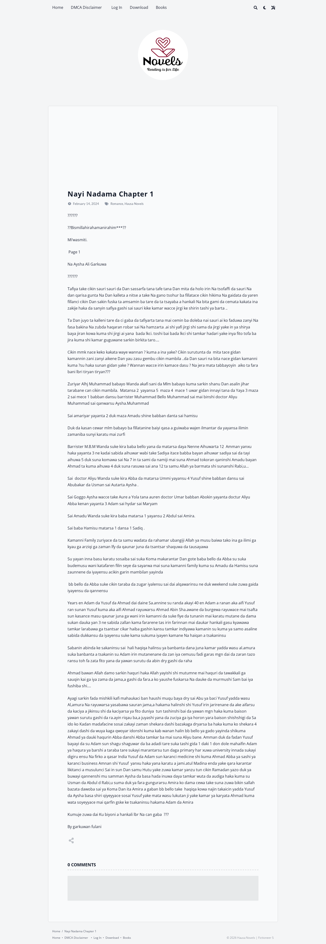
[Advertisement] (163, 153)
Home (57, 7)
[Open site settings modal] (273, 7)
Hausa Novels (134, 204)
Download (139, 7)
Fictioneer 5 (266, 938)
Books (161, 7)
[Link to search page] (255, 7)
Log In (116, 7)
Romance (116, 204)
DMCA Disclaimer (87, 7)
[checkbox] (264, 7)
